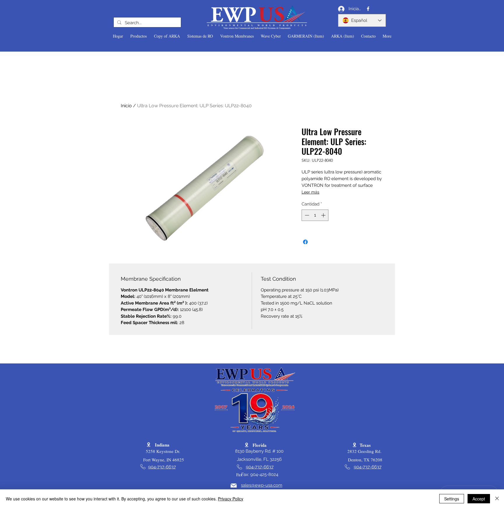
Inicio (126, 105)
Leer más (310, 192)
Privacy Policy (230, 499)
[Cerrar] (497, 498)
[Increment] (324, 215)
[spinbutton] (315, 215)
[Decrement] (306, 215)
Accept (479, 499)
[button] (138, 36)
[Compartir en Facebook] (305, 241)
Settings (451, 499)
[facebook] (368, 9)
